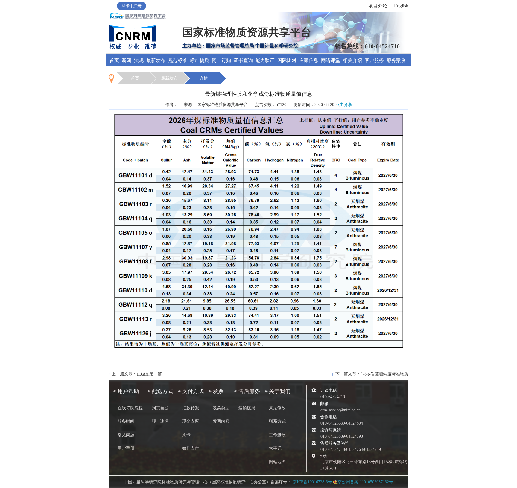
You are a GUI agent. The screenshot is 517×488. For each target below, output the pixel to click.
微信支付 (190, 448)
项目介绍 (377, 5)
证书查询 (243, 60)
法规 (139, 60)
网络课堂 (330, 60)
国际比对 (286, 60)
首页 (114, 60)
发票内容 (221, 421)
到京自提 (160, 408)
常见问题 (126, 435)
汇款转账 (190, 408)
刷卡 (186, 435)
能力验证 (265, 60)
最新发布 (155, 60)
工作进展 (277, 435)
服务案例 (396, 60)
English (401, 5)
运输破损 (246, 408)
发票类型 (221, 408)
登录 (125, 6)
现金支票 (190, 421)
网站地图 (277, 462)
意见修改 (277, 408)
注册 (137, 6)
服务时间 (126, 421)
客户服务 (374, 60)
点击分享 (343, 104)
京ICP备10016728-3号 (312, 482)
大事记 (275, 448)
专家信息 (308, 60)
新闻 (126, 60)
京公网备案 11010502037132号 (365, 482)
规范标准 (177, 60)
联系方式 (277, 421)
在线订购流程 (130, 408)
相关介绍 (352, 60)
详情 (204, 78)
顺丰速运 (160, 421)
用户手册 (126, 448)
